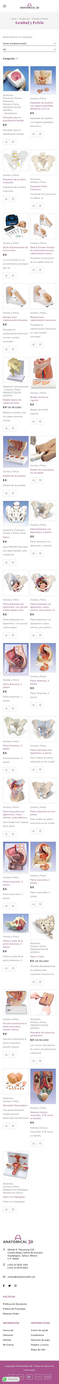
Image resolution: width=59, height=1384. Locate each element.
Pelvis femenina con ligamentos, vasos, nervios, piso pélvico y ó (42, 607)
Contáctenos (37, 1335)
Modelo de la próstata (14, 476)
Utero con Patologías (14, 1197)
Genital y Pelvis (11, 104)
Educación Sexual (12, 98)
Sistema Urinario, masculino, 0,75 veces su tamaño (41, 1115)
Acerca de (8, 1330)
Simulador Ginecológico (15, 1105)
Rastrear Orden (11, 1313)
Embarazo (8, 101)
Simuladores (10, 113)
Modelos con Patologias (15, 1189)
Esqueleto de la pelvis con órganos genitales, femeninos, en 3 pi (42, 105)
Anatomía (24, 19)
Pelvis (6, 537)
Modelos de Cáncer (13, 1192)
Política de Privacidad (14, 1309)
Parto (23, 533)
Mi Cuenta (8, 1345)
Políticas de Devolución (15, 1304)
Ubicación (8, 1335)
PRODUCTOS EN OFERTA (12, 108)
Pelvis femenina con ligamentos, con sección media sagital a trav (15, 607)
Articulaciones (21, 386)
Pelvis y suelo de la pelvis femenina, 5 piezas (13, 944)
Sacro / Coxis (37, 956)
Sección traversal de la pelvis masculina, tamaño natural (15, 1026)
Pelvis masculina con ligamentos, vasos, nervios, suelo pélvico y (15, 814)
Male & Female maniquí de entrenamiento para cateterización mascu (42, 250)
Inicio (14, 19)
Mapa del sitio (38, 1349)
